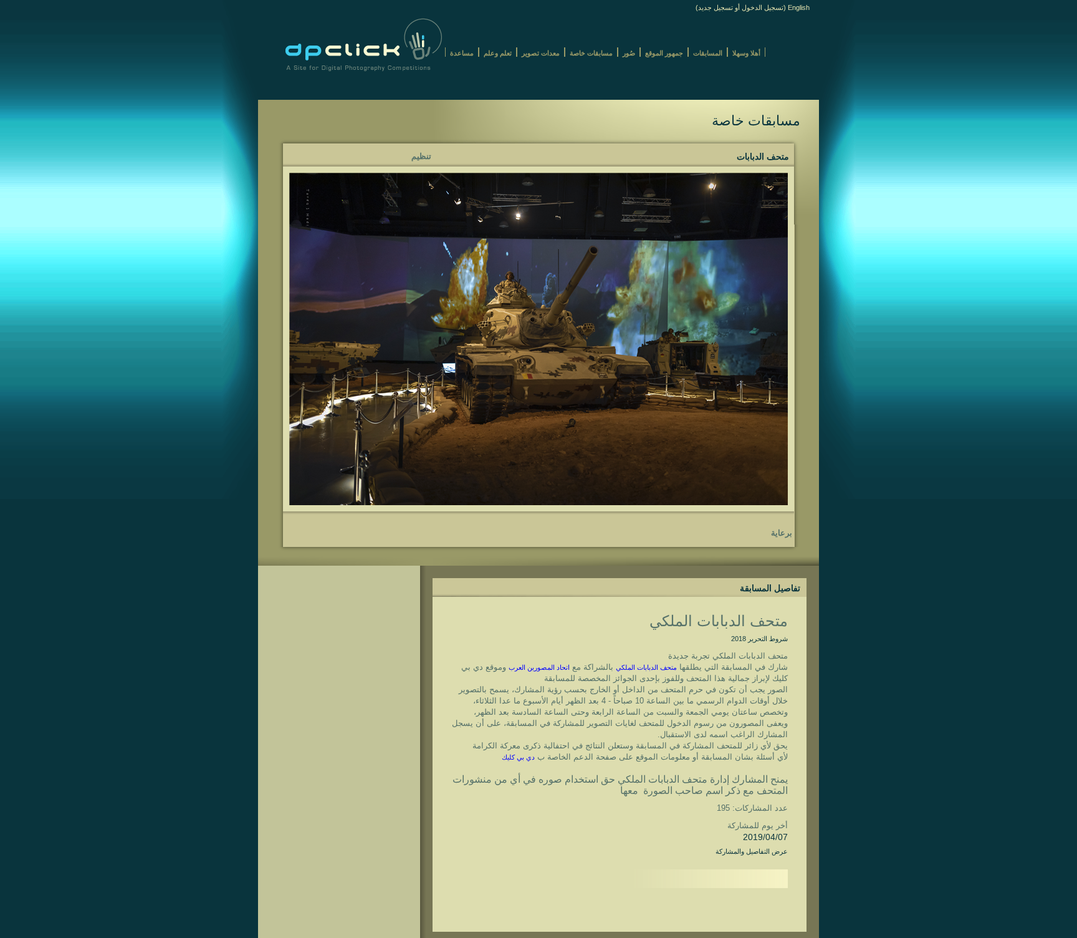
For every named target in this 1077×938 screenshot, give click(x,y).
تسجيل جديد (715, 7)
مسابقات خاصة (591, 53)
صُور (629, 53)
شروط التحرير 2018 (759, 638)
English (799, 7)
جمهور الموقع (664, 53)
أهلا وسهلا (746, 53)
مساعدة (462, 53)
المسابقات (707, 53)
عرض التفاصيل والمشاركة (752, 851)
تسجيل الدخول (762, 7)
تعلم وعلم (498, 53)
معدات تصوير (541, 53)
